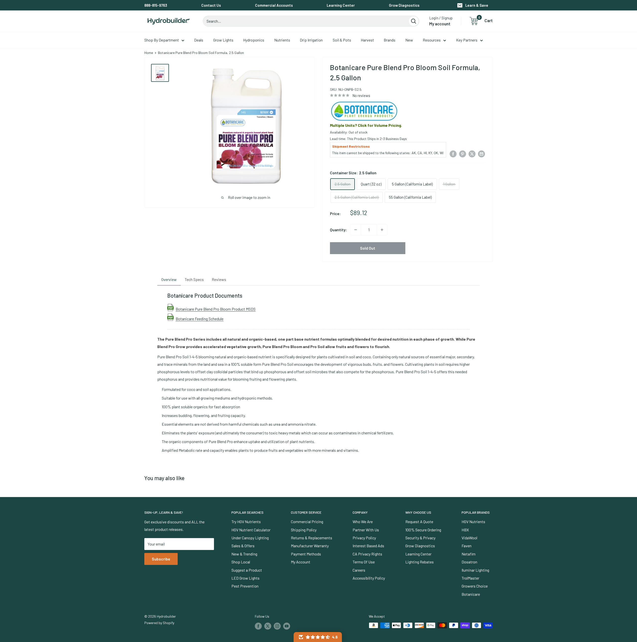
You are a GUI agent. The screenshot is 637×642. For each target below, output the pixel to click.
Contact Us (211, 5)
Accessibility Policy (369, 578)
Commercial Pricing (307, 521)
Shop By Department (161, 40)
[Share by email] (481, 153)
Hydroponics (253, 40)
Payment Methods (306, 553)
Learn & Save (476, 5)
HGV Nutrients (473, 521)
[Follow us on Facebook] (258, 625)
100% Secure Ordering (423, 529)
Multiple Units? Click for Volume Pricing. (366, 125)
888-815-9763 (155, 5)
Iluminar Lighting (475, 570)
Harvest (367, 40)
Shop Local (240, 561)
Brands (389, 40)
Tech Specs (194, 279)
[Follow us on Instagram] (277, 625)
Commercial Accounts (274, 5)
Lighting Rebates (419, 561)
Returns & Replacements (311, 537)
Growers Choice (475, 586)
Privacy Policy (364, 537)
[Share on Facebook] (453, 153)
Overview (169, 279)
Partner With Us (366, 529)
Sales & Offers (243, 545)
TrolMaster (470, 578)
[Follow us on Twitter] (267, 625)
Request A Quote (419, 521)
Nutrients (282, 40)
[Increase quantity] (382, 230)
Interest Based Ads (368, 545)
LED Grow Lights (245, 578)
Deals (198, 40)
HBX (465, 529)
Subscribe (161, 558)
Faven (467, 545)
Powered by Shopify (159, 623)
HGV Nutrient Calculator (250, 529)
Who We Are (363, 521)
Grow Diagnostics (404, 5)
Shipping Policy (304, 529)
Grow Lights (223, 40)
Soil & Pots (342, 40)
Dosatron (469, 561)
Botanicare (471, 594)
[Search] (413, 21)
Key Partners (467, 40)
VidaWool (469, 537)
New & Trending (244, 553)
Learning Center (341, 5)
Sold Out (367, 248)
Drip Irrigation (311, 40)
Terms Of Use (364, 561)
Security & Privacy (420, 537)
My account (439, 23)
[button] (318, 637)
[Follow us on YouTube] (286, 625)
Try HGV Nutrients (246, 521)
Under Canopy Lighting (250, 537)
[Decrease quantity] (355, 230)
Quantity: (338, 229)
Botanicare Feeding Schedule (199, 318)
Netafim (469, 553)
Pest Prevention (245, 586)
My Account (300, 561)
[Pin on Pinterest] (462, 153)
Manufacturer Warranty (310, 545)
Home (148, 52)
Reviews (219, 279)
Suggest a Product (246, 570)
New (409, 40)
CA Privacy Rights (367, 553)
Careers (359, 570)
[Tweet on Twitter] (472, 153)
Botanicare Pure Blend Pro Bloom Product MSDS (216, 309)
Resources (432, 40)
